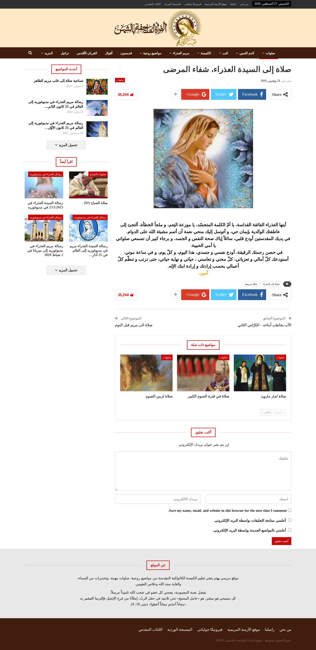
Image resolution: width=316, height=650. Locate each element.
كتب (225, 53)
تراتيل (65, 53)
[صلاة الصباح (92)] (88, 184)
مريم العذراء (181, 53)
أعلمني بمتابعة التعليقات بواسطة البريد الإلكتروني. (250, 520)
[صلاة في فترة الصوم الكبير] (203, 373)
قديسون (126, 53)
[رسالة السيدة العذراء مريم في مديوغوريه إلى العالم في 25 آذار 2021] (88, 228)
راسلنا (233, 4)
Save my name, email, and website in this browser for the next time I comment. (227, 511)
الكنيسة (206, 53)
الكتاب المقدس (153, 4)
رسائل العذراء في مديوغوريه (45, 174)
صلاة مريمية (251, 284)
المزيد (48, 53)
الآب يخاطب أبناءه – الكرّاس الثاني (264, 325)
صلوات (270, 53)
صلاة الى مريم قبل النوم (134, 325)
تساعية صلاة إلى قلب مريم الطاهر (58, 81)
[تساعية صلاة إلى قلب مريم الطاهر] (97, 87)
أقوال (109, 53)
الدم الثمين (246, 53)
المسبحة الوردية (172, 4)
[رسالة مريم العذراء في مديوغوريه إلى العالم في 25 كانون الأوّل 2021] (97, 129)
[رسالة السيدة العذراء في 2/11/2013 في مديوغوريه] (44, 184)
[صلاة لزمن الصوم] (146, 373)
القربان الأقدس (87, 53)
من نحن (244, 4)
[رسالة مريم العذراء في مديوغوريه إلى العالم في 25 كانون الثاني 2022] (97, 108)
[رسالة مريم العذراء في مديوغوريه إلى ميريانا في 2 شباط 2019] (44, 228)
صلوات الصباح (98, 174)
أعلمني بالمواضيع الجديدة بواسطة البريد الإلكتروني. (249, 530)
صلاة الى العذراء (271, 284)
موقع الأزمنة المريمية (216, 4)
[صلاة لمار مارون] (260, 373)
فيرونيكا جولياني (192, 4)
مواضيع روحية (152, 53)
